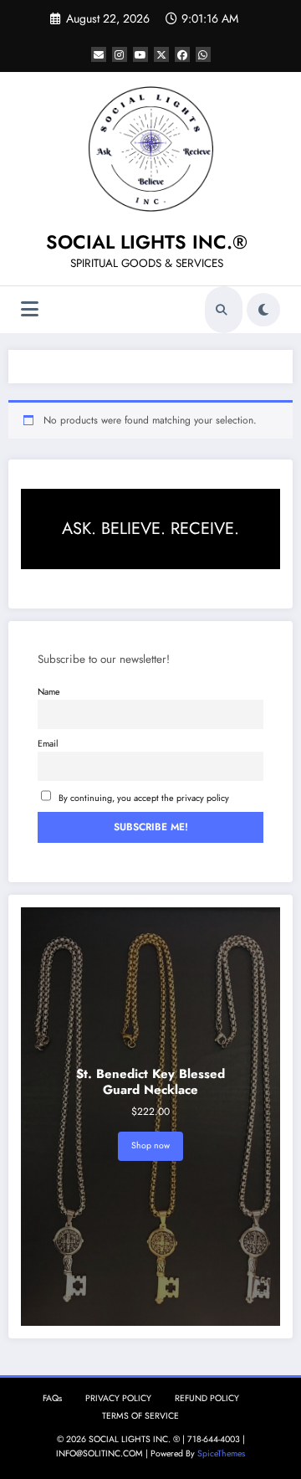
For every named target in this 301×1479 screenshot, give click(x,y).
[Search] (221, 309)
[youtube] (140, 54)
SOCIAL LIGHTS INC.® (146, 242)
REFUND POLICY (207, 1398)
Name (49, 691)
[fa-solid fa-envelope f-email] (98, 54)
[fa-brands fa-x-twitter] (161, 54)
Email (48, 743)
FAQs (52, 1398)
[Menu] (29, 309)
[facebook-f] (182, 54)
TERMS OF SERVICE (140, 1416)
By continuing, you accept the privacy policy (144, 797)
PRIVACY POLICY (118, 1398)
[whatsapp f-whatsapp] (203, 54)
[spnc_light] (263, 309)
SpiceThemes (221, 1453)
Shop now (150, 1145)
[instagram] (119, 54)
